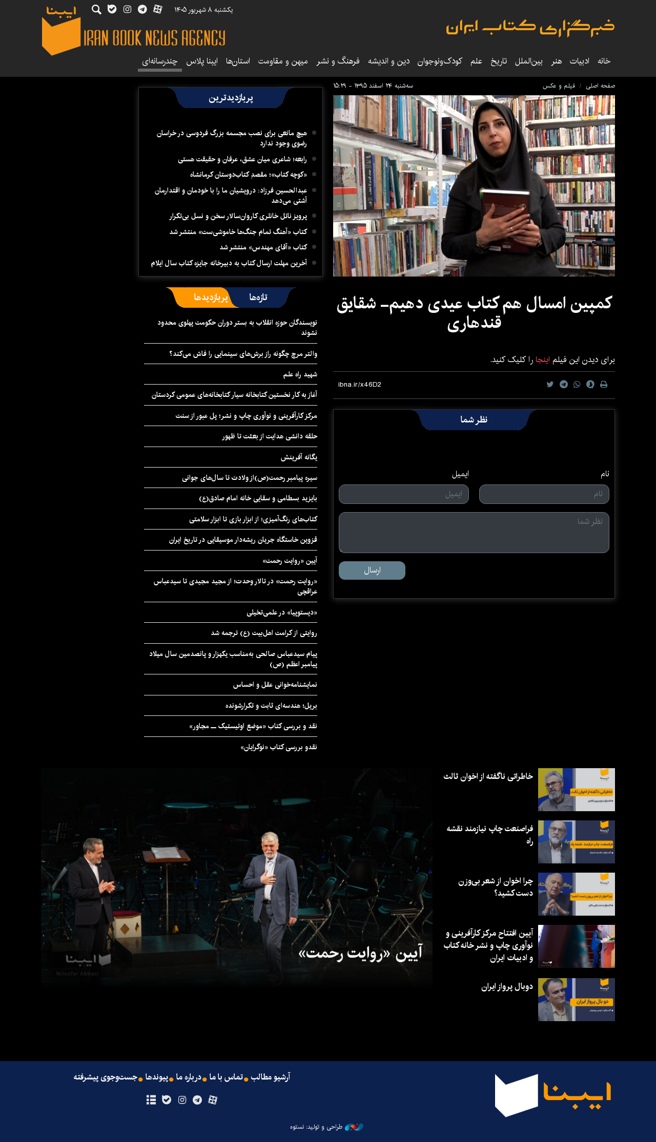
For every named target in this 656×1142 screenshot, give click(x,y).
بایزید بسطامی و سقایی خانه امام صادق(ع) (258, 498)
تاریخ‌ (498, 61)
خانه (604, 61)
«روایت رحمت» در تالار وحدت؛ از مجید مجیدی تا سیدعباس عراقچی (235, 586)
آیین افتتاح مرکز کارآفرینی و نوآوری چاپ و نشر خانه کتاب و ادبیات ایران (488, 945)
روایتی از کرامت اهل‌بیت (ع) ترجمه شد (264, 633)
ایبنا (530, 28)
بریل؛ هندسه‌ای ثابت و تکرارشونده (271, 705)
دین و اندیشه (388, 61)
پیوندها (157, 1077)
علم (476, 61)
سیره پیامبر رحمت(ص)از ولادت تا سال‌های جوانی (249, 477)
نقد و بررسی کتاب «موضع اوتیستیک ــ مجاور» (253, 726)
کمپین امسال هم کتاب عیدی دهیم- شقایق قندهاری (474, 313)
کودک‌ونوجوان (440, 61)
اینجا (541, 360)
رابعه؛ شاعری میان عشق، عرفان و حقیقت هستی (242, 159)
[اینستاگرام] (181, 1100)
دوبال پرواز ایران (507, 986)
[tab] (258, 297)
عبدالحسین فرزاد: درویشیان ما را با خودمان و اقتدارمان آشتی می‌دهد (231, 195)
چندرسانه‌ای (160, 61)
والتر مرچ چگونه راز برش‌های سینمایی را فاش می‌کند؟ (243, 353)
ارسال (372, 570)
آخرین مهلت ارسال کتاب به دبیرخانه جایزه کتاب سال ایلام (229, 263)
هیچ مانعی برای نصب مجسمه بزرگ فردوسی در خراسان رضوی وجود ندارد (232, 138)
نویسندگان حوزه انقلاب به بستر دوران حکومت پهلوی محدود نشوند (237, 328)
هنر (556, 61)
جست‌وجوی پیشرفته (105, 1077)
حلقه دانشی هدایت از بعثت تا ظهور (269, 436)
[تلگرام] (197, 1100)
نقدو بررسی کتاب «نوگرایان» (278, 747)
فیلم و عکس (559, 86)
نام (605, 474)
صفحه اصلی (600, 86)
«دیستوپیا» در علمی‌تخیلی (282, 612)
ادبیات (579, 61)
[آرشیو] (151, 1100)
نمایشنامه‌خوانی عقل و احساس (275, 684)
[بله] (166, 1100)
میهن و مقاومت (283, 61)
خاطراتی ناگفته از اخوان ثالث (488, 777)
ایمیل (460, 474)
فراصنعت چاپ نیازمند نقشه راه (490, 835)
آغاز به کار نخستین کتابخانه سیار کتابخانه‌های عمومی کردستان (234, 394)
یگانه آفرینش (298, 457)
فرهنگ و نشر (338, 61)
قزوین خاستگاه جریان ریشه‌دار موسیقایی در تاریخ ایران (243, 539)
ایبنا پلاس (202, 61)
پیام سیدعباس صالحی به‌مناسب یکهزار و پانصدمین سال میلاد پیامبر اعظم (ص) (233, 659)
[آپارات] (213, 1100)
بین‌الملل (529, 61)
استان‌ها (238, 61)
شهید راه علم (300, 374)
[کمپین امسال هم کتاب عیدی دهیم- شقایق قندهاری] (474, 186)
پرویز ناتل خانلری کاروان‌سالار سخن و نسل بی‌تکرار (238, 216)
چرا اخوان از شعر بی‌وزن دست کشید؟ (495, 887)
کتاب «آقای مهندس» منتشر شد (263, 247)
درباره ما (188, 1077)
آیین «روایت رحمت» (289, 560)
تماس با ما (226, 1077)
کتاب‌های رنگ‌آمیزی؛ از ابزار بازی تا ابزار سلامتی (253, 519)
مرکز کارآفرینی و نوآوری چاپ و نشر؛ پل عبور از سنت (246, 415)
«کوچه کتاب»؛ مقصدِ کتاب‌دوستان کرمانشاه (248, 174)
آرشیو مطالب (270, 1077)
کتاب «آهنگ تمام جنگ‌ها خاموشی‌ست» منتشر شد (238, 232)
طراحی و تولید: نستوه (316, 1127)
